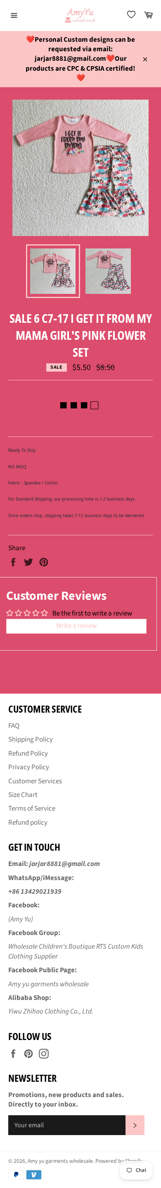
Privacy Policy (28, 767)
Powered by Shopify (118, 1161)
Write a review (76, 626)
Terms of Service (31, 808)
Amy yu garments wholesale (60, 1161)
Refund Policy (28, 754)
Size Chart (23, 795)
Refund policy (27, 823)
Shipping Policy (30, 739)
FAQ (13, 726)
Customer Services (35, 781)
